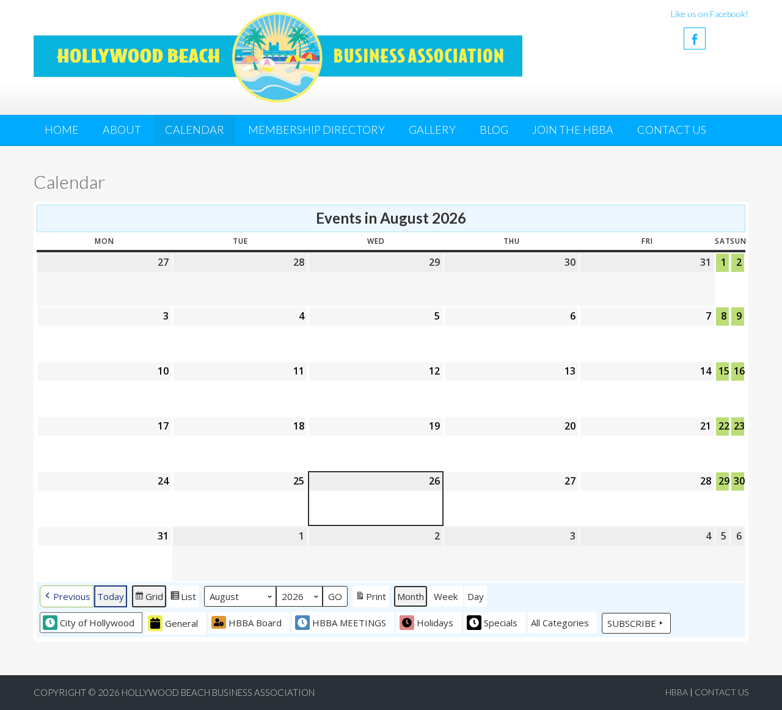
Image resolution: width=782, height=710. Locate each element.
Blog (494, 129)
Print (370, 598)
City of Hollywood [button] (97, 623)
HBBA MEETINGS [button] (349, 623)
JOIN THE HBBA (572, 129)
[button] (66, 596)
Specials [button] (500, 623)
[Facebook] (695, 38)
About (122, 129)
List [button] (183, 598)
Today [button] (110, 596)
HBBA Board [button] (255, 623)
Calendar (194, 129)
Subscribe (631, 623)
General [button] (181, 623)
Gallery (432, 129)
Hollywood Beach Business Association (218, 692)
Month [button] (410, 596)
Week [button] (446, 596)
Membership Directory (316, 129)
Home (62, 129)
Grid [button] (148, 598)
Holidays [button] (435, 623)
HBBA (676, 692)
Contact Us (671, 129)
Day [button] (475, 596)
